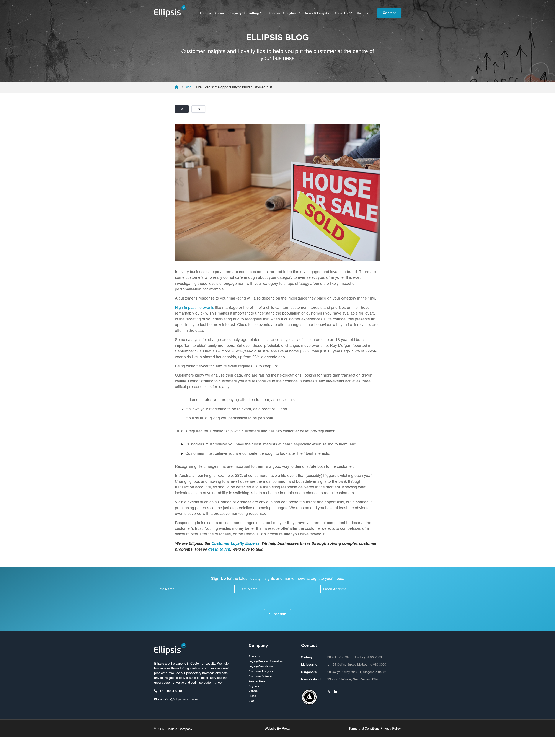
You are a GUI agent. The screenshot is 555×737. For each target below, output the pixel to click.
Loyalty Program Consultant (266, 661)
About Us (341, 13)
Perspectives (257, 681)
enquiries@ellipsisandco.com (178, 699)
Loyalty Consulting (244, 13)
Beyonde (254, 686)
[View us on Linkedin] (335, 691)
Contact (389, 13)
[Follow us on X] (329, 691)
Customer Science (212, 13)
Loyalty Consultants (261, 666)
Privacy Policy (390, 728)
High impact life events (194, 307)
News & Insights (317, 13)
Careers (362, 13)
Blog (188, 87)
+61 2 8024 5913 (169, 690)
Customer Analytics (282, 13)
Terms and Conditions (364, 728)
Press (252, 696)
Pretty (286, 728)
